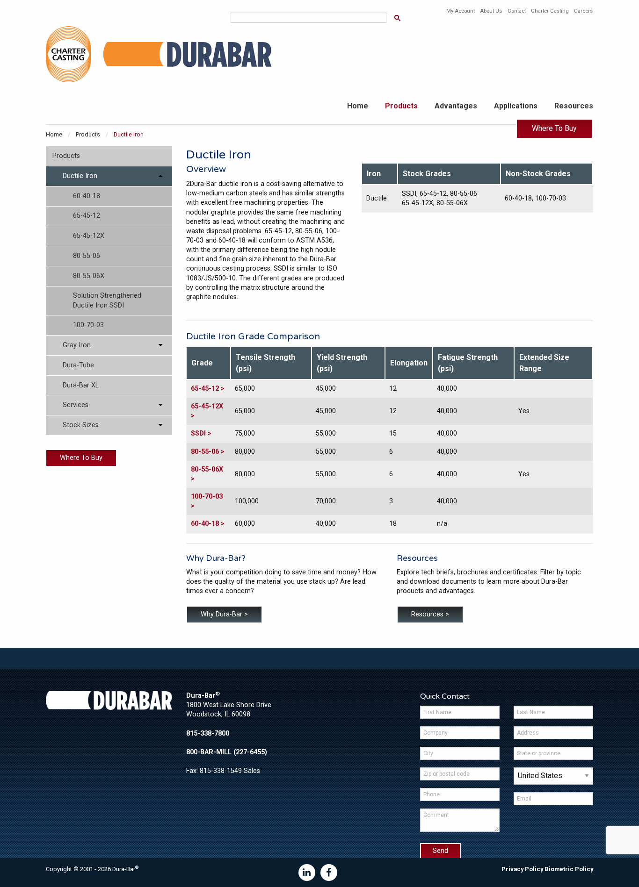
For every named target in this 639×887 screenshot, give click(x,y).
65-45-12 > (208, 389)
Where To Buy (554, 128)
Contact (517, 11)
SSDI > (201, 433)
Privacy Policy (522, 869)
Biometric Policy (569, 869)
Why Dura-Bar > (224, 614)
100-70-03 (88, 325)
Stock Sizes (81, 425)
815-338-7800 (207, 733)
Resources (573, 105)
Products (401, 105)
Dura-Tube (78, 365)
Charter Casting (550, 11)
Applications (515, 105)
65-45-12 (86, 216)
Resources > (430, 614)
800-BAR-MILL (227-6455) (226, 752)
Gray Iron (77, 345)
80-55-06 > (208, 452)
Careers (583, 11)
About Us (491, 11)
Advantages (456, 105)
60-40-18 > (208, 524)
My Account (460, 11)
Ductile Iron (80, 176)
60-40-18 (86, 196)
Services (75, 405)
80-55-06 (86, 256)
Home (357, 105)
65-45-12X (88, 236)
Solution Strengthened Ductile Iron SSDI (107, 300)
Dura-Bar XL (81, 385)
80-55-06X (88, 276)
